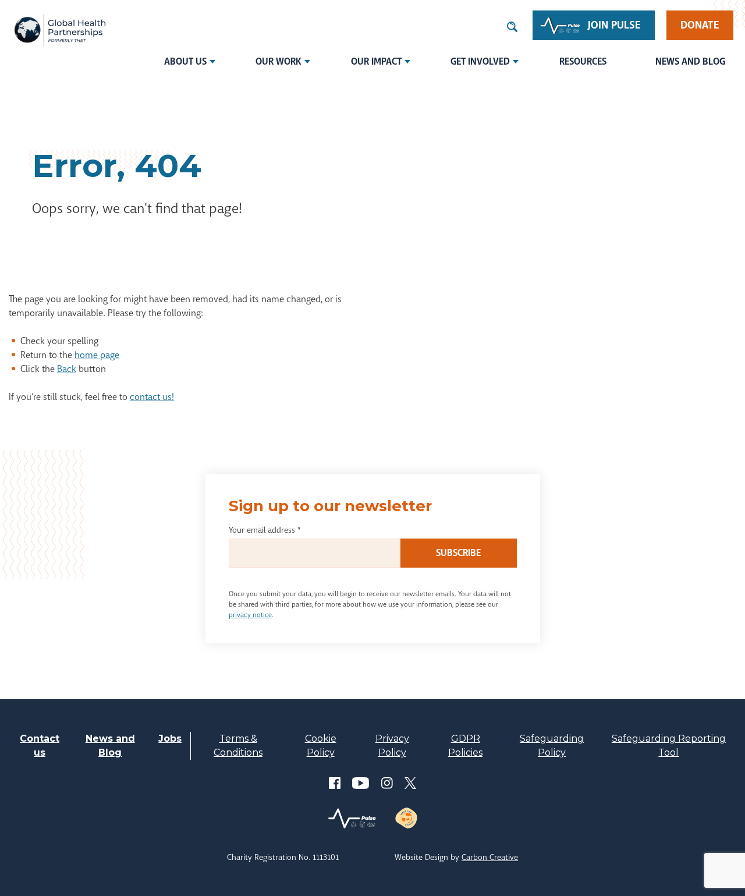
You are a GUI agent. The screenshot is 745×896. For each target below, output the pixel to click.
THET (60, 30)
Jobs (170, 738)
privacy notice (250, 614)
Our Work (278, 61)
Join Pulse (614, 25)
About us (185, 61)
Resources (582, 61)
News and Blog (690, 61)
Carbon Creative (490, 857)
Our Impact (376, 61)
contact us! (152, 397)
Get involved (480, 61)
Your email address (265, 530)
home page (96, 355)
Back (66, 369)
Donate (699, 25)
